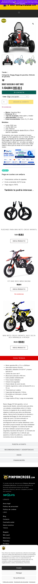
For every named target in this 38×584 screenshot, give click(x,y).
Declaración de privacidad (21, 582)
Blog (4, 516)
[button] (19, 12)
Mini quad (6, 535)
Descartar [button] (22, 3)
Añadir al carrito (21, 102)
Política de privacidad (10, 506)
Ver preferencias (19, 578)
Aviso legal (6, 503)
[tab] (19, 358)
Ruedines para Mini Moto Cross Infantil (19, 229)
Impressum (32, 582)
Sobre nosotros (8, 525)
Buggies (6, 532)
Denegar (19, 573)
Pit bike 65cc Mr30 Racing (19, 281)
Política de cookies (8, 582)
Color (5, 97)
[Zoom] (33, 23)
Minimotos (6, 538)
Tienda (4, 72)
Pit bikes (6, 544)
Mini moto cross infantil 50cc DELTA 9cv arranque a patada (19, 336)
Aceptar (19, 568)
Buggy (12, 75)
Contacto (6, 519)
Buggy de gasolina (21, 75)
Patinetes (6, 541)
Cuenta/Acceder (8, 522)
